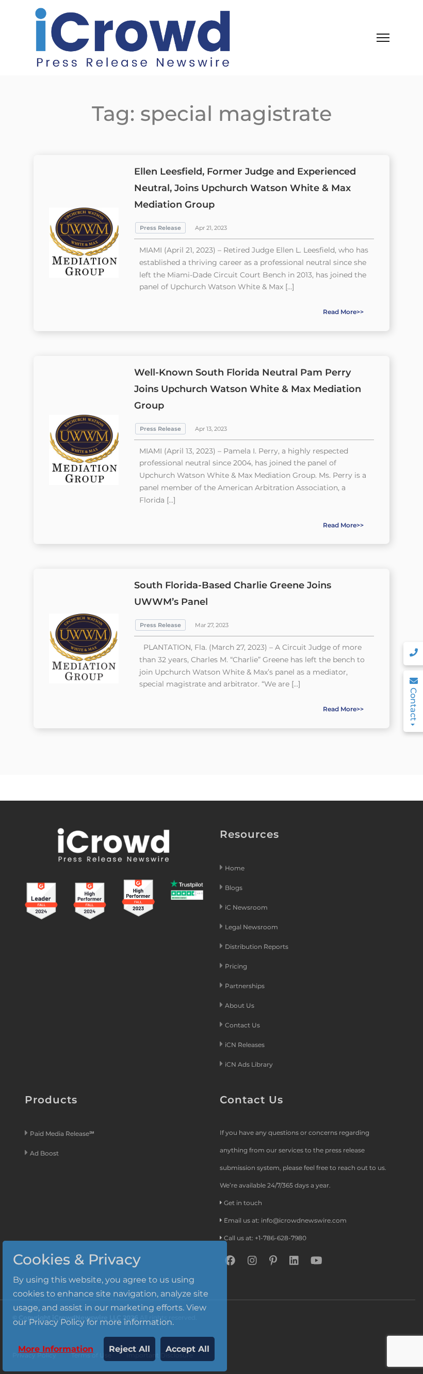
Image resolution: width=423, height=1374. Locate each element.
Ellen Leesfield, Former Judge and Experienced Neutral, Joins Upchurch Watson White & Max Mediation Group (245, 188)
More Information (55, 1349)
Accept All (187, 1349)
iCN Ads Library (249, 1064)
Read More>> (343, 312)
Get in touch (243, 1203)
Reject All (129, 1349)
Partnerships (245, 986)
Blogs (233, 888)
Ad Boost (44, 1153)
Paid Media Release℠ (62, 1133)
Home (235, 868)
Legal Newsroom (252, 927)
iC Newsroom (247, 907)
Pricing (237, 966)
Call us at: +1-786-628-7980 (265, 1238)
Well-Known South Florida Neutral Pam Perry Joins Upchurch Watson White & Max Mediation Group (247, 389)
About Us (239, 1005)
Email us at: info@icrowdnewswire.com (285, 1220)
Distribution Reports (257, 946)
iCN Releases (245, 1045)
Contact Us (242, 1025)
